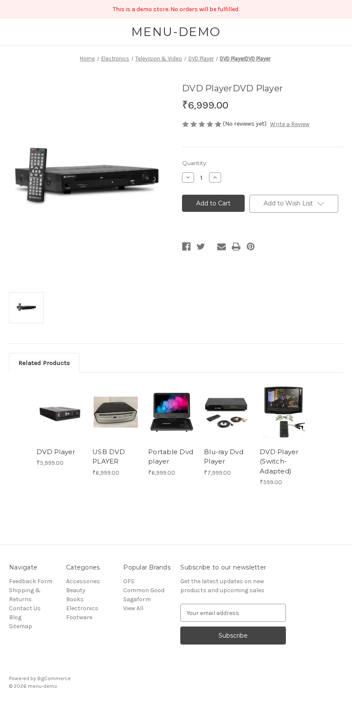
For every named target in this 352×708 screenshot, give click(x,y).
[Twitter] (201, 247)
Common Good (143, 590)
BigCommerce (54, 678)
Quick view (60, 401)
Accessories (83, 581)
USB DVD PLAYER (108, 457)
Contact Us (25, 608)
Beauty (75, 590)
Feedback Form (30, 581)
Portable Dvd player (170, 457)
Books (75, 599)
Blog (15, 617)
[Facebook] (186, 247)
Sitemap (20, 626)
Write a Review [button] (290, 124)
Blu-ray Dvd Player (223, 457)
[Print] (236, 247)
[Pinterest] (250, 247)
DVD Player (56, 452)
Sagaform (137, 599)
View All (133, 608)
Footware (79, 617)
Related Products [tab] (44, 363)
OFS (128, 581)
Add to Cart (60, 422)
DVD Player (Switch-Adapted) (279, 461)
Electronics (82, 608)
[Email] (221, 247)
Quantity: (194, 163)
